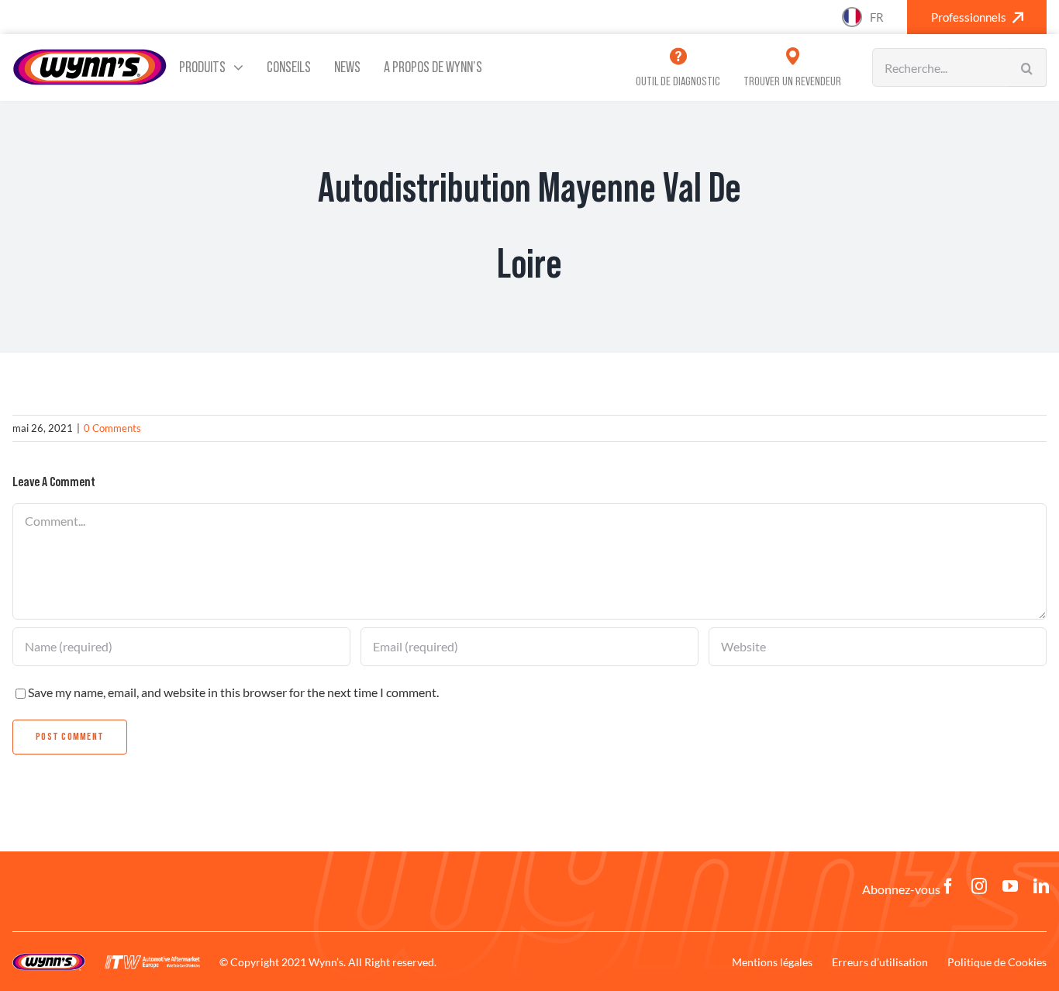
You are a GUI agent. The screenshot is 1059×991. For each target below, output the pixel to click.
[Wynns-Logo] (89, 54)
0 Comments (112, 428)
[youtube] (1010, 886)
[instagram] (979, 886)
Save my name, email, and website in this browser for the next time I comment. (233, 692)
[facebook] (948, 886)
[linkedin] (1041, 886)
